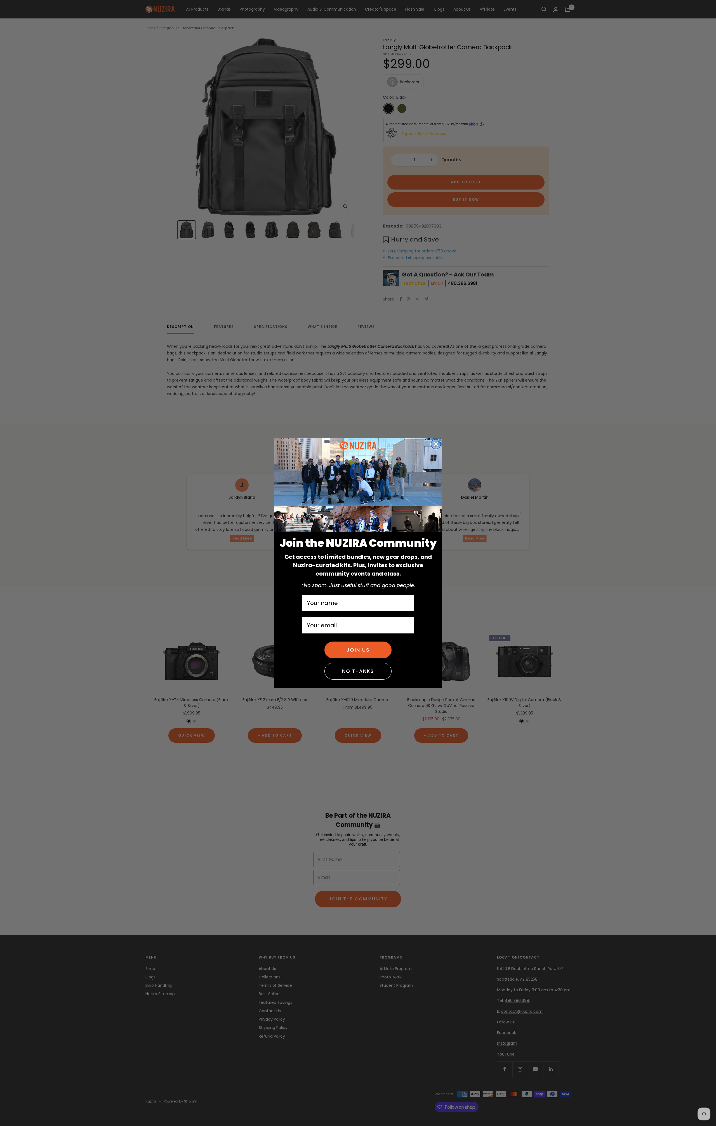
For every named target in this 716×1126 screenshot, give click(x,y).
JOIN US (358, 649)
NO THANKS (358, 671)
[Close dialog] (436, 444)
